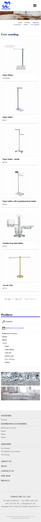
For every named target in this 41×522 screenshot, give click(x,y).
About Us (6, 461)
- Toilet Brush (9, 349)
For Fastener (5, 448)
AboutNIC (26, 518)
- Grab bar (7, 353)
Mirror (4, 340)
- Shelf (6, 346)
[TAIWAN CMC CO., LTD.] (6, 9)
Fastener (8, 321)
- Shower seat (9, 356)
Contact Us (7, 471)
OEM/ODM (6, 444)
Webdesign (15, 518)
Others (26, 24)
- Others (7, 362)
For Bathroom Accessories (10, 451)
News (4, 466)
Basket (4, 337)
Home (20, 22)
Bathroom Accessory (9, 333)
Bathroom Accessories (14, 328)
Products (27, 22)
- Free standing (9, 359)
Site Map (5, 476)
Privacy (5, 480)
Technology (5, 455)
